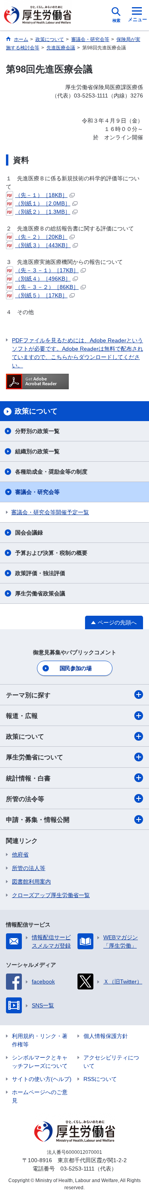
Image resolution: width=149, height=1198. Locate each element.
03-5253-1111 (77, 1168)
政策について (25, 736)
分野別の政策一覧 (37, 431)
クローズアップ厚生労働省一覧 (51, 895)
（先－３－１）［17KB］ (47, 270)
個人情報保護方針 (105, 1036)
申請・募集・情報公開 (38, 819)
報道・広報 (22, 715)
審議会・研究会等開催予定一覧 (50, 512)
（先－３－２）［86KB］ (47, 287)
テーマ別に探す (28, 695)
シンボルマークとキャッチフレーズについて (40, 1061)
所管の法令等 (25, 799)
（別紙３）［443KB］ (43, 245)
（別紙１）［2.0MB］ (42, 203)
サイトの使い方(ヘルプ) (42, 1079)
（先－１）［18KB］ (41, 195)
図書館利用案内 (31, 881)
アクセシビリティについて (111, 1061)
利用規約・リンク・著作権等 (40, 1040)
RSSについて (100, 1079)
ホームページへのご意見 (40, 1096)
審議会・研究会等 (37, 492)
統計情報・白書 (28, 778)
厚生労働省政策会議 (40, 593)
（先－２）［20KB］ (41, 237)
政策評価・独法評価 (40, 573)
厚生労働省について (34, 757)
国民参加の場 (75, 668)
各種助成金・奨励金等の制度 (51, 471)
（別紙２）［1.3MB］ (42, 212)
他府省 (20, 854)
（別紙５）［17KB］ (41, 295)
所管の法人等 (28, 868)
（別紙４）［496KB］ (43, 278)
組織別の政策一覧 (37, 451)
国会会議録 (29, 532)
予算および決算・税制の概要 (51, 553)
